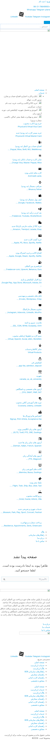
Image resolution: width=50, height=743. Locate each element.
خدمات (41, 93)
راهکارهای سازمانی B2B (34, 671)
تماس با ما (40, 541)
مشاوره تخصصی (37, 681)
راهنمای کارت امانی (36, 678)
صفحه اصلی (39, 90)
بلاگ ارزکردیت (38, 668)
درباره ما (40, 538)
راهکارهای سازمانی (36, 535)
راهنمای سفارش (37, 675)
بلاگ (42, 532)
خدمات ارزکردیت (37, 665)
